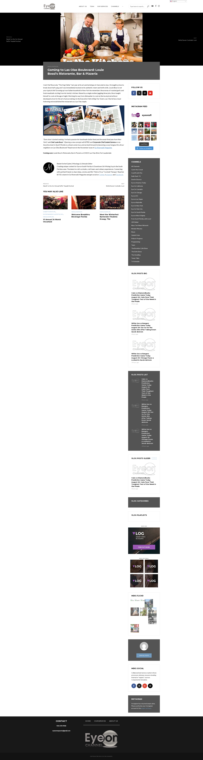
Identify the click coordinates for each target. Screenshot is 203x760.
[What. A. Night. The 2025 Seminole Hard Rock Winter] (140, 124)
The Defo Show (136, 251)
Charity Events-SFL (49, 212)
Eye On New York (137, 206)
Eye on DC (134, 196)
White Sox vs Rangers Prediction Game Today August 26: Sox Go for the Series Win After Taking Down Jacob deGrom (143, 327)
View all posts (144, 655)
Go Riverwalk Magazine (103, 148)
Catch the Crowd (137, 170)
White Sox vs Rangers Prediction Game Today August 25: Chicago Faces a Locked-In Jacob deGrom (142, 357)
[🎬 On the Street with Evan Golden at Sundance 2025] (154, 138)
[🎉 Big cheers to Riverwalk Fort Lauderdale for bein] (147, 131)
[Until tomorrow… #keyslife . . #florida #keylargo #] (140, 131)
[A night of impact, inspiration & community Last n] (134, 124)
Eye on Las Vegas (137, 199)
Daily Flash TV (136, 176)
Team (92, 6)
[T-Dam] (149, 603)
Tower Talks (135, 258)
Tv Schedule (135, 261)
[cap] (143, 600)
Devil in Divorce (136, 179)
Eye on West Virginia (138, 215)
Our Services (102, 6)
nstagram (109, 175)
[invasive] (144, 611)
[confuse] (152, 611)
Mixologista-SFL (53, 66)
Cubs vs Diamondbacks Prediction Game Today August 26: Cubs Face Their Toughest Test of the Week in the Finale (143, 297)
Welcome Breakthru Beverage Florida (80, 216)
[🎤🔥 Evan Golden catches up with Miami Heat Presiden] (140, 138)
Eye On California (137, 186)
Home (88, 721)
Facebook (119, 175)
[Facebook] (133, 93)
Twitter (101, 175)
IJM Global (134, 222)
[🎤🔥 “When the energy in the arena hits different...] (147, 138)
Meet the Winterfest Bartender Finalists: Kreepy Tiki (109, 217)
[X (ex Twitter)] (139, 93)
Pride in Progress (137, 238)
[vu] (132, 600)
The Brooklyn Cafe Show (139, 248)
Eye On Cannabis (137, 189)
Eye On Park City (137, 209)
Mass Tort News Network (139, 225)
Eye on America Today (138, 183)
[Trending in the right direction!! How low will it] (154, 124)
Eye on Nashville (136, 202)
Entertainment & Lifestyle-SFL (53, 214)
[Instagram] (144, 93)
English (174, 1)
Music (133, 232)
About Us (83, 6)
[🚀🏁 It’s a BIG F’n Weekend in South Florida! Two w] (134, 131)
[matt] (137, 600)
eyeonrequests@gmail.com (61, 731)
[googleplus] (144, 686)
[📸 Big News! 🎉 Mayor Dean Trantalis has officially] (134, 138)
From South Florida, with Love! (141, 219)
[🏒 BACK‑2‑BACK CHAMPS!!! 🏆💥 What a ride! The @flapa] (147, 124)
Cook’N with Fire (136, 173)
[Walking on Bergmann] (135, 628)
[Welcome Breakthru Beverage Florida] (83, 202)
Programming (135, 242)
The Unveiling (136, 255)
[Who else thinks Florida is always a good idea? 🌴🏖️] (154, 131)
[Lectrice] (152, 620)
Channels (115, 6)
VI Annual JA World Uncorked (52, 221)
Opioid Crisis (135, 235)
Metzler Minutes (136, 229)
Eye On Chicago (136, 192)
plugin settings (146, 708)
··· (122, 6)
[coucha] (135, 611)
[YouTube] (150, 93)
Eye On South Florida (138, 212)
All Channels (135, 166)
